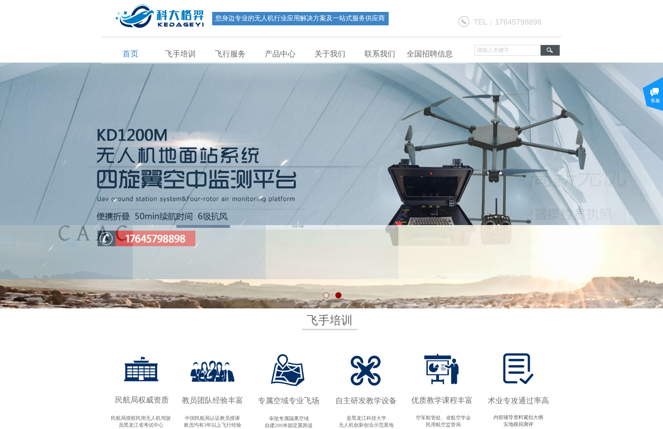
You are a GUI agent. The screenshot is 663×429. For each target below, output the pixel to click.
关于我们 (330, 54)
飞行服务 (230, 54)
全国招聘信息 (430, 54)
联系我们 (379, 54)
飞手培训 (180, 54)
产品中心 (280, 54)
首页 (130, 53)
